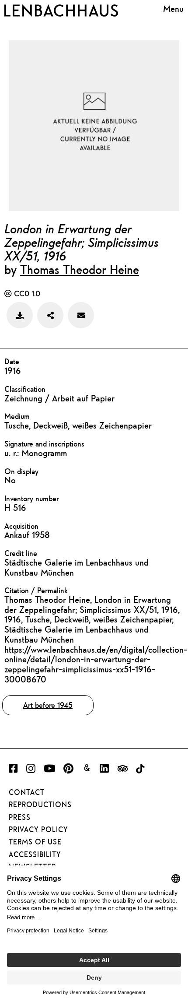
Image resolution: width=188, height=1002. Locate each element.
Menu (173, 8)
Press (20, 817)
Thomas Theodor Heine (79, 269)
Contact (27, 792)
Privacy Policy (38, 829)
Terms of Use (35, 842)
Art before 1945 (48, 705)
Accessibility (35, 854)
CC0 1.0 (26, 293)
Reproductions (40, 805)
